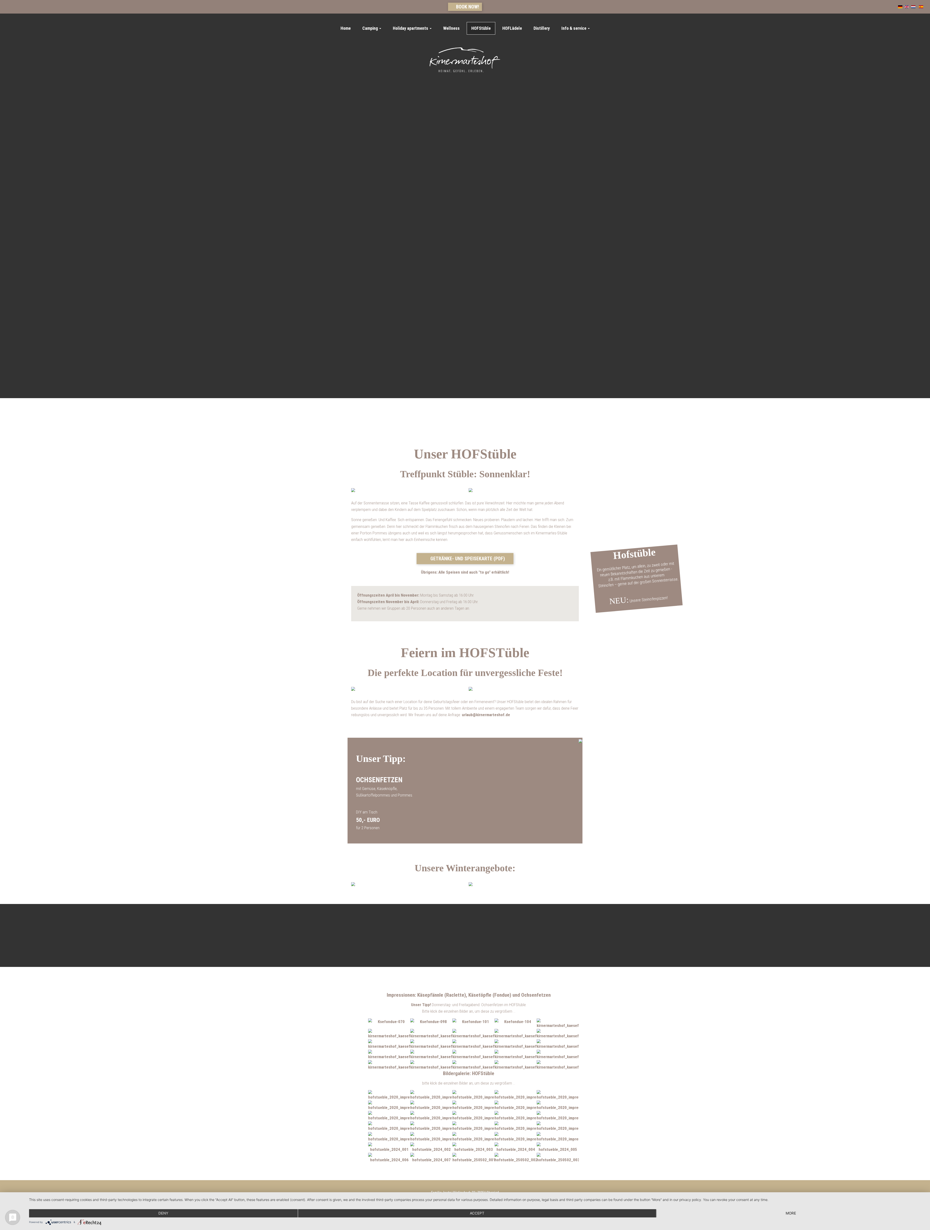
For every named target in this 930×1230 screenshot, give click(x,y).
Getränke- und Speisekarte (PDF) (467, 559)
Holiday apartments (411, 28)
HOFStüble (481, 28)
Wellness (451, 28)
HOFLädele (512, 28)
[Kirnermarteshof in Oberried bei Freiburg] (465, 60)
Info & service (574, 28)
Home (346, 28)
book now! (467, 7)
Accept (477, 1213)
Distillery (542, 28)
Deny (163, 1213)
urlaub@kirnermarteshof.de (486, 714)
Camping (370, 28)
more (791, 1213)
